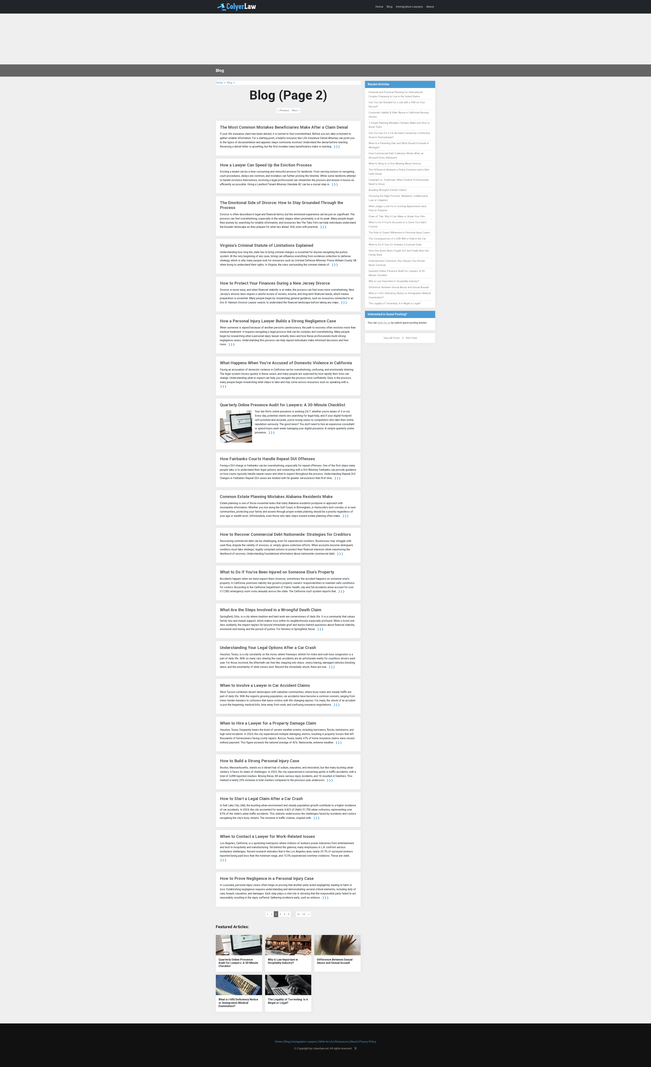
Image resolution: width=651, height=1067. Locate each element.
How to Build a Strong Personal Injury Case (259, 761)
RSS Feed (411, 338)
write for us (384, 322)
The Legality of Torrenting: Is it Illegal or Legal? (288, 1001)
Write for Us (326, 1041)
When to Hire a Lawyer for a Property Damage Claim (268, 723)
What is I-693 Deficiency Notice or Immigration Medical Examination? (238, 1003)
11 (298, 914)
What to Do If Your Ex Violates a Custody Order (395, 244)
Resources (341, 1041)
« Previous (283, 110)
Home (379, 6)
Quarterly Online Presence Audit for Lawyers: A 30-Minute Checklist (282, 405)
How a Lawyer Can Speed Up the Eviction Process (266, 165)
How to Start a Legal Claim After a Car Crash (261, 798)
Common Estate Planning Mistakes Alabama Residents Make (276, 496)
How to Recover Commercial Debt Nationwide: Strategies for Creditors (285, 534)
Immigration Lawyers (409, 6)
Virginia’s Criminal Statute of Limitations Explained (266, 245)
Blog (389, 6)
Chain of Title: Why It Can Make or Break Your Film (397, 216)
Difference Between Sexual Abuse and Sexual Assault (334, 961)
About (430, 6)
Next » (295, 110)
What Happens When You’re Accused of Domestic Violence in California (286, 363)
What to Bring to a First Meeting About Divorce (395, 163)
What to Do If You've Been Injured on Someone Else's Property (277, 572)
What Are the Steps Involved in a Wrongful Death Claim (270, 609)
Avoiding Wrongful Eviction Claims (388, 190)
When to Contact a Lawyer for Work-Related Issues (267, 836)
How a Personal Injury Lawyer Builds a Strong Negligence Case (278, 321)
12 (304, 914)
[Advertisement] (325, 39)
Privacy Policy (367, 1041)
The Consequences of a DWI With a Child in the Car (397, 238)
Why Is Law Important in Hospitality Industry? (283, 961)
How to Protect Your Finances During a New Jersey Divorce (275, 283)
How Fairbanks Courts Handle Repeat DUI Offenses (267, 458)
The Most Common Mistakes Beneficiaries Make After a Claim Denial (284, 127)
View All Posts (391, 338)
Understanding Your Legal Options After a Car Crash (268, 647)
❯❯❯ (336, 146)
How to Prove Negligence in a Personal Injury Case (267, 878)
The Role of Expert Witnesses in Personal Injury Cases (399, 232)
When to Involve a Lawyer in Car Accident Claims (265, 685)
